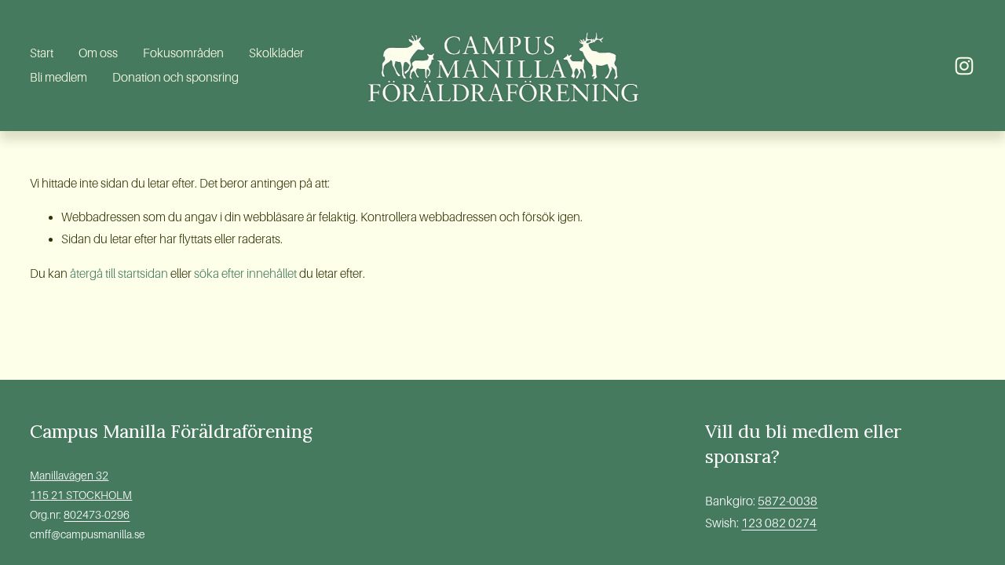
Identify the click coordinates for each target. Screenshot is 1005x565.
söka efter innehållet (245, 273)
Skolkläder (276, 53)
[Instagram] (964, 66)
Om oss (98, 53)
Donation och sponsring (175, 77)
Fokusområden (183, 53)
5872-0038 (787, 501)
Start (41, 53)
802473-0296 (97, 514)
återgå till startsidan (119, 273)
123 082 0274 (779, 523)
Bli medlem (58, 77)
